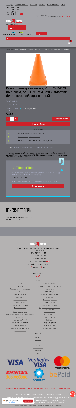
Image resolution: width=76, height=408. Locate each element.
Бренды (9, 5)
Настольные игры (49, 312)
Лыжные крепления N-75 (20, 305)
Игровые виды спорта (50, 299)
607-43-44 (12, 12)
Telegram (35, 267)
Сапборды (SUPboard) (20, 320)
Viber (43, 267)
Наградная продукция (20, 312)
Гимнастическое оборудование (20, 289)
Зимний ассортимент (20, 299)
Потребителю (53, 4)
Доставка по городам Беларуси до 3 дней (31, 133)
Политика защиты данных (21, 405)
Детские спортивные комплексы (50, 294)
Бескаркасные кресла (49, 283)
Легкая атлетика (20, 302)
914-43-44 (12, 14)
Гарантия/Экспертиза (47, 405)
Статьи (42, 5)
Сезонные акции (9, 34)
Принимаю (28, 401)
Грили (20, 291)
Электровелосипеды (49, 328)
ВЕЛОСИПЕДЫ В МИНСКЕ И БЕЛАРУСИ (49, 286)
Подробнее (12, 402)
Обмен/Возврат (58, 405)
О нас (63, 4)
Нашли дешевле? (38, 129)
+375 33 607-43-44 (21, 178)
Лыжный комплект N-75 (49, 305)
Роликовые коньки (49, 314)
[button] (73, 394)
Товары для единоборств (20, 322)
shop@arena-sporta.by (54, 16)
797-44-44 (12, 8)
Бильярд (20, 286)
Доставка (38, 345)
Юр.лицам (41, 34)
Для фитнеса (49, 297)
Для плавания (20, 297)
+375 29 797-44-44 (38, 253)
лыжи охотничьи (49, 302)
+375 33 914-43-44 (38, 261)
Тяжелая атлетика (49, 325)
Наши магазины (21, 5)
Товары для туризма (49, 322)
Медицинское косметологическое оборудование (49, 308)
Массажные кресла (20, 308)
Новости (33, 5)
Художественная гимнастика (20, 328)
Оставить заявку (39, 186)
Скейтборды (49, 320)
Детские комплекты (20, 294)
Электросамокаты (20, 330)
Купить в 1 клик (38, 124)
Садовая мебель (20, 317)
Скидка (20, 34)
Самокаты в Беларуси (49, 317)
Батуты (20, 283)
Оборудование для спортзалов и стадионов (20, 314)
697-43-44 (12, 10)
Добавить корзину (62, 119)
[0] (69, 43)
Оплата (38, 342)
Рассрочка (38, 340)
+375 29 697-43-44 (38, 259)
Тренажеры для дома (20, 325)
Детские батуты (49, 291)
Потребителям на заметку (35, 405)
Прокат (28, 34)
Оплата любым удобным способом (29, 137)
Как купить (38, 337)
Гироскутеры (50, 289)
